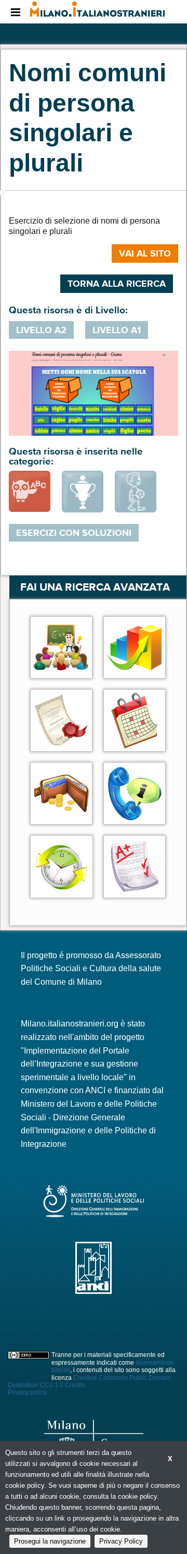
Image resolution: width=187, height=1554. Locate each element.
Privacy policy (27, 1392)
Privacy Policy (121, 1541)
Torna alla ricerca (117, 283)
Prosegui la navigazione (50, 1541)
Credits (75, 1385)
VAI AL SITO (145, 253)
